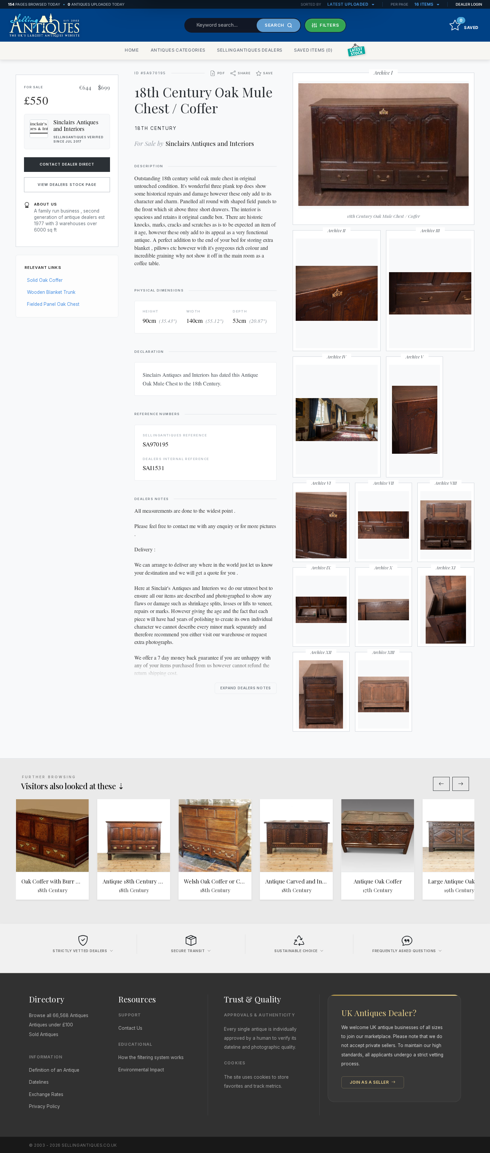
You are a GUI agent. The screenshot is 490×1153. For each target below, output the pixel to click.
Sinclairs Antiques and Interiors (210, 143)
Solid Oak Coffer (45, 280)
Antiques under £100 (51, 1024)
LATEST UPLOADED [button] (348, 4)
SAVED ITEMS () (313, 50)
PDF (221, 73)
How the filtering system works (151, 1057)
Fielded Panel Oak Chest (53, 304)
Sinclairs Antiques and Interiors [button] (75, 125)
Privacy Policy (44, 1106)
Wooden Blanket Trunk (51, 292)
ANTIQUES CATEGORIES (178, 50)
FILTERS (329, 25)
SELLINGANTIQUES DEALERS (249, 50)
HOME (132, 50)
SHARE (244, 73)
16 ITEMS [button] (424, 4)
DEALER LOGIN (469, 4)
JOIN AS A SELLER (370, 1082)
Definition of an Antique (54, 1070)
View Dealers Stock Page (67, 185)
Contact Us (130, 1028)
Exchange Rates (46, 1094)
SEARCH (274, 25)
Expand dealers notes (245, 688)
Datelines (39, 1082)
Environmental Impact (141, 1069)
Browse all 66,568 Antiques (58, 1015)
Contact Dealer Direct (67, 164)
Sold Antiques (43, 1034)
